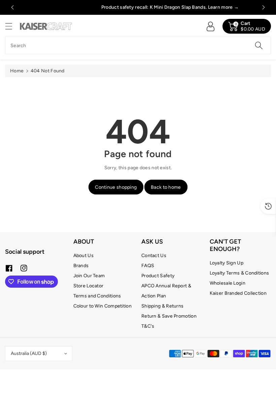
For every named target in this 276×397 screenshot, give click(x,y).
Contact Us (153, 255)
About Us (83, 255)
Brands (81, 265)
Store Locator (88, 286)
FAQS (147, 265)
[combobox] (138, 45)
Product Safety (157, 276)
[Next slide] (263, 7)
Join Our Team (89, 276)
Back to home (166, 187)
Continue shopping (116, 187)
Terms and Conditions (97, 296)
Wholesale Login (228, 283)
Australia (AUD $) (29, 353)
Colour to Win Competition (102, 306)
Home (17, 71)
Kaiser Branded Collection (238, 293)
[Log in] (210, 26)
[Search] (259, 45)
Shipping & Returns (162, 306)
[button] (12, 26)
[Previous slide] (12, 7)
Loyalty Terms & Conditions (239, 273)
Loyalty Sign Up (227, 263)
